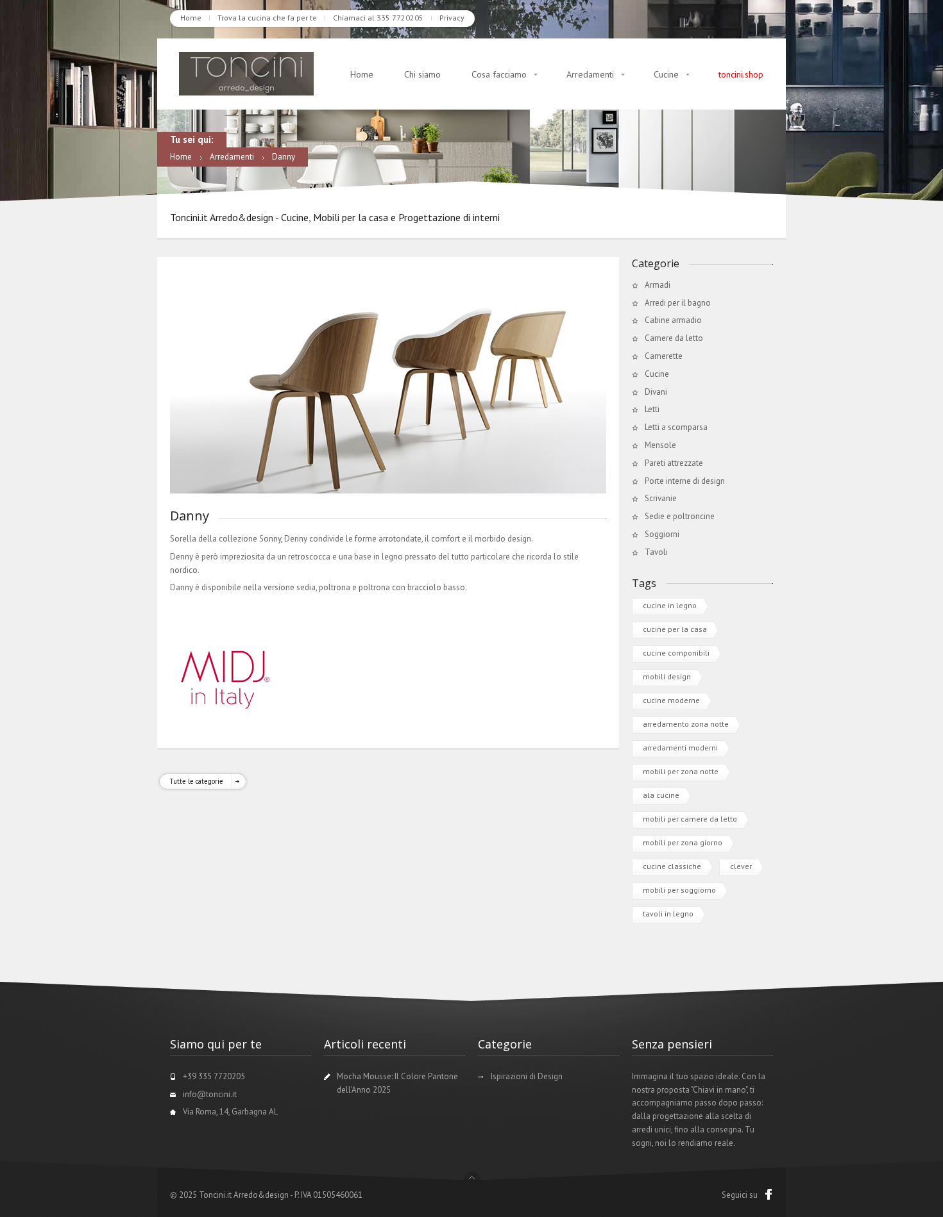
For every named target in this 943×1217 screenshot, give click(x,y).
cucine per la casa (675, 629)
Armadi (657, 284)
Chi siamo (422, 74)
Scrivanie (661, 498)
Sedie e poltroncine (680, 516)
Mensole (660, 445)
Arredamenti (590, 74)
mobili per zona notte (680, 771)
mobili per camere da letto (690, 819)
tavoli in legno (668, 913)
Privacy (451, 17)
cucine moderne (671, 700)
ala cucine (661, 795)
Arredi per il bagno (678, 302)
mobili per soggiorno (679, 890)
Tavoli (656, 552)
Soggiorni (662, 534)
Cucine (666, 74)
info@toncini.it (210, 1094)
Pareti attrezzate (674, 463)
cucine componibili (676, 653)
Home (190, 17)
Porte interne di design (685, 481)
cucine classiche (672, 866)
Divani (656, 391)
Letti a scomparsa (676, 427)
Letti (652, 409)
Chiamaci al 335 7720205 (378, 17)
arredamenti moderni (680, 747)
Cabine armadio (673, 320)
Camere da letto (674, 338)
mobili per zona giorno (682, 842)
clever (741, 866)
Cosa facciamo (499, 74)
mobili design (667, 676)
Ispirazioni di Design (527, 1076)
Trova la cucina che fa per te (267, 17)
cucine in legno (670, 605)
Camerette (664, 356)
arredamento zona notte (686, 724)
